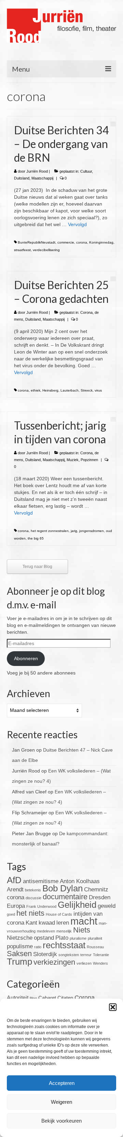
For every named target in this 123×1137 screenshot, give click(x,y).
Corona (86, 312)
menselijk (64, 931)
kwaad (47, 922)
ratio (37, 947)
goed (11, 914)
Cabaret (47, 998)
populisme (20, 946)
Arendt (15, 889)
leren (62, 922)
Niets (81, 930)
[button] (112, 1007)
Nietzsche (19, 938)
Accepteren (61, 1083)
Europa (16, 906)
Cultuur (86, 171)
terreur (86, 955)
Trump (19, 961)
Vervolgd (77, 224)
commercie (65, 242)
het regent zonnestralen (50, 531)
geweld (106, 906)
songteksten (68, 955)
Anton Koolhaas (80, 881)
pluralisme (78, 938)
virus (98, 390)
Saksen (19, 953)
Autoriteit (17, 998)
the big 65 (36, 538)
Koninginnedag (101, 242)
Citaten (65, 998)
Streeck (87, 390)
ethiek (35, 390)
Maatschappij (42, 178)
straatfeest (22, 250)
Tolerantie (101, 955)
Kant (31, 922)
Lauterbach (69, 390)
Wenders (100, 963)
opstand (44, 938)
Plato (61, 938)
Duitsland (21, 178)
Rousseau (95, 947)
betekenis (33, 890)
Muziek (73, 460)
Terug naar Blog (37, 566)
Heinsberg (50, 390)
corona (81, 242)
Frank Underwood (41, 906)
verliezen (84, 963)
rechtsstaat (64, 945)
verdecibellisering (46, 250)
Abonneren (26, 658)
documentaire (65, 896)
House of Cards (59, 914)
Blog (33, 998)
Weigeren (61, 1102)
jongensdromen (91, 531)
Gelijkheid (77, 905)
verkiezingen (54, 962)
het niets (30, 913)
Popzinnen (89, 460)
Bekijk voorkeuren (61, 1121)
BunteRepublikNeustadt (36, 242)
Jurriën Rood (37, 171)
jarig (74, 531)
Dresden (99, 897)
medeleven (46, 931)
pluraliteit (95, 938)
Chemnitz (96, 889)
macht (83, 921)
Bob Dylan (62, 888)
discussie (33, 898)
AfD (14, 880)
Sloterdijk (45, 954)
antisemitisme (40, 881)
